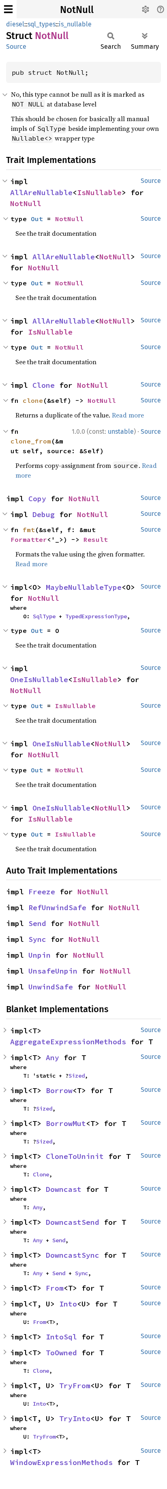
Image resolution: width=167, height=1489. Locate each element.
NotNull (77, 9)
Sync (37, 939)
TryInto (74, 1418)
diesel (15, 24)
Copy (37, 498)
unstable (121, 431)
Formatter (29, 539)
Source (16, 46)
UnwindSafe (50, 986)
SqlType (44, 616)
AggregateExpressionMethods (68, 1041)
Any (52, 1057)
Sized (77, 1075)
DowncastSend (72, 1222)
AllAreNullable (41, 192)
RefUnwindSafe (57, 907)
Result (96, 539)
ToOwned (61, 1352)
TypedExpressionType (96, 616)
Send (37, 923)
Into (68, 1304)
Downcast (63, 1189)
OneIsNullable (39, 679)
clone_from (31, 441)
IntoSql (61, 1336)
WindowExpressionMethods (61, 1462)
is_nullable (75, 24)
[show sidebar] (8, 9)
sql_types (42, 24)
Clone (43, 385)
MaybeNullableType (84, 587)
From (55, 1288)
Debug (43, 514)
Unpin (39, 955)
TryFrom (74, 1385)
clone (33, 400)
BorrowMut (66, 1123)
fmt (29, 530)
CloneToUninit (75, 1156)
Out (37, 219)
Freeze (41, 891)
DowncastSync (72, 1255)
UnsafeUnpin (52, 971)
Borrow (59, 1090)
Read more (128, 415)
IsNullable (99, 192)
